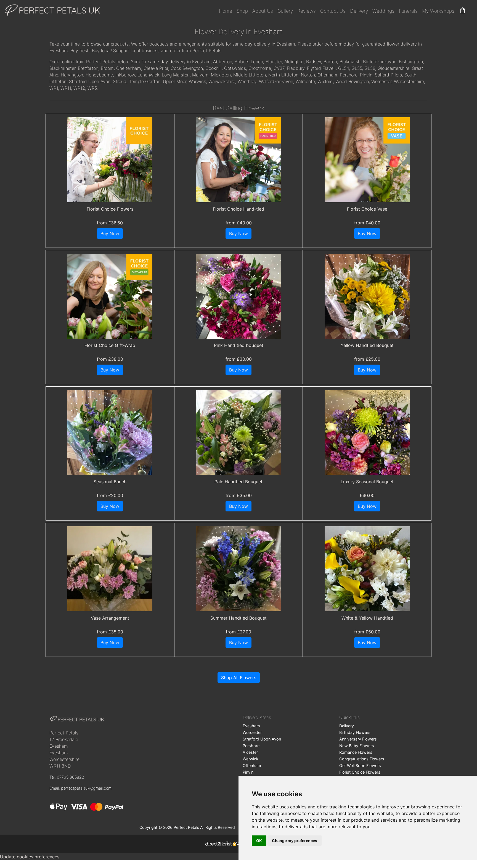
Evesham (251, 725)
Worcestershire (409, 81)
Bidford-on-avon (379, 61)
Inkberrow (125, 75)
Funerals (408, 11)
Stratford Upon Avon (89, 81)
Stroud (119, 81)
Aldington (294, 61)
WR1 (53, 88)
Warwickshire (221, 81)
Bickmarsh (350, 61)
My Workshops (438, 11)
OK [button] (259, 840)
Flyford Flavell (321, 68)
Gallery (285, 11)
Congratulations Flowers (361, 759)
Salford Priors (388, 75)
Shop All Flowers (238, 677)
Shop (242, 11)
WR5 (92, 88)
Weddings (383, 11)
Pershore (348, 75)
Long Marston (176, 75)
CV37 (279, 68)
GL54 (343, 68)
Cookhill (213, 68)
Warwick (197, 81)
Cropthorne (259, 68)
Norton (308, 75)
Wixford (325, 81)
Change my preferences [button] (294, 840)
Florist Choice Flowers (359, 772)
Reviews (306, 11)
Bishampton (411, 61)
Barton (330, 61)
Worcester (381, 81)
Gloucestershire (393, 68)
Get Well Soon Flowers (360, 765)
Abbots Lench (249, 61)
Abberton (222, 61)
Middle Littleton (249, 75)
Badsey (313, 61)
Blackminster (62, 68)
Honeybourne (99, 75)
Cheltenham (128, 68)
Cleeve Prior (156, 68)
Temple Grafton (144, 81)
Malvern (200, 75)
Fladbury (295, 68)
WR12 (79, 88)
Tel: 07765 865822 (66, 777)
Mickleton (221, 75)
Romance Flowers (355, 752)
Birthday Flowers (354, 732)
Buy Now (109, 233)
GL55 (356, 68)
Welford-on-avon (276, 81)
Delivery (359, 11)
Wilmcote (305, 81)
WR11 (65, 88)
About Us (262, 11)
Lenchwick (148, 75)
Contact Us (333, 11)
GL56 (369, 68)
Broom (107, 68)
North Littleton (283, 75)
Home (225, 11)
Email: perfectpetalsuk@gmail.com (80, 788)
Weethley (247, 81)
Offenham (327, 75)
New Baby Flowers (356, 745)
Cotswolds (235, 68)
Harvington (72, 75)
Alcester (274, 61)
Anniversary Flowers (358, 739)
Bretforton (88, 68)
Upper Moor (174, 81)
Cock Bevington (187, 68)
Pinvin (366, 75)
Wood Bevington (352, 81)
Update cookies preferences (29, 856)
